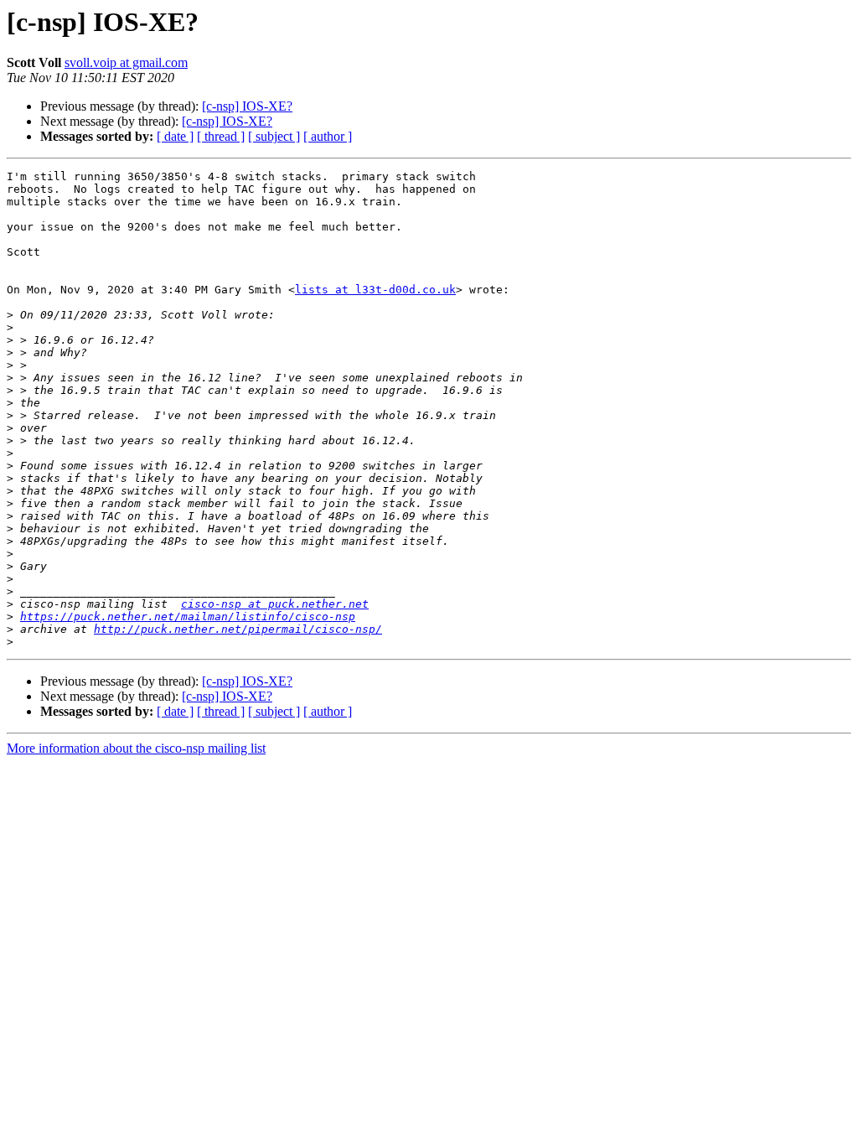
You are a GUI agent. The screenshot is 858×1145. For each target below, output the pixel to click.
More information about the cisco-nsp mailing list (136, 748)
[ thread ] (221, 136)
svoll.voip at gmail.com (126, 62)
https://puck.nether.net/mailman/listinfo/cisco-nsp (187, 616)
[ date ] (175, 136)
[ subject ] (274, 136)
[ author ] (327, 136)
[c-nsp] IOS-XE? (247, 106)
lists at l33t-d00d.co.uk (375, 289)
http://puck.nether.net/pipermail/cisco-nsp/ (238, 629)
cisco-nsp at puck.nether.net (275, 604)
